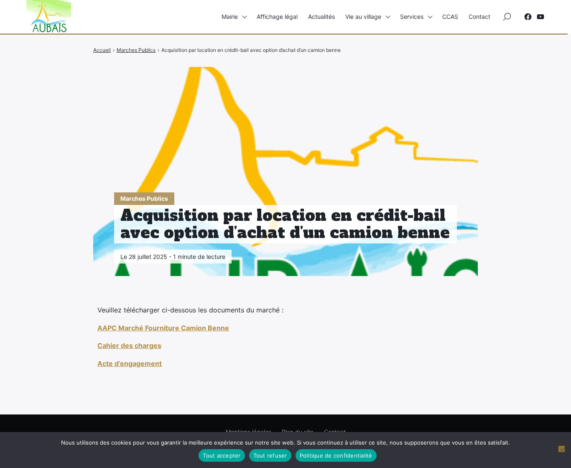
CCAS (450, 16)
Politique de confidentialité (336, 455)
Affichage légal (277, 16)
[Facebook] (528, 16)
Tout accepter (221, 455)
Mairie (230, 16)
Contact (479, 16)
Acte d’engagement (129, 363)
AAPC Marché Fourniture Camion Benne (163, 328)
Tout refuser (270, 455)
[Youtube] (540, 16)
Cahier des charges (129, 345)
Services (411, 16)
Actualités (321, 16)
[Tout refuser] (561, 449)
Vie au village (363, 16)
